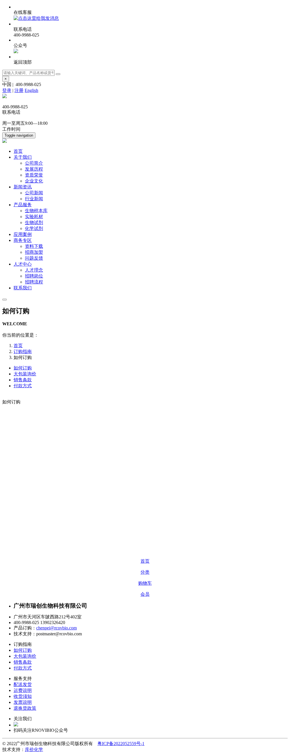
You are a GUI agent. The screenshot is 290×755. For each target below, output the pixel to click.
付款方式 (23, 385)
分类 (145, 572)
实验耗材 (34, 216)
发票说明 (23, 702)
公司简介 (34, 163)
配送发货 (23, 684)
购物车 (145, 583)
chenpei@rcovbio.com (56, 627)
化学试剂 (34, 228)
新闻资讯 (23, 186)
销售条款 (23, 379)
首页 (18, 151)
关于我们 (23, 157)
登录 (6, 90)
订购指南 (23, 351)
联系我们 (23, 287)
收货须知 (23, 696)
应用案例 (23, 234)
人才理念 (34, 270)
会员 (145, 594)
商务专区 (23, 240)
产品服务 (23, 204)
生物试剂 (34, 222)
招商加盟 (34, 252)
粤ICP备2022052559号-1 (120, 743)
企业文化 (34, 180)
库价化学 (34, 749)
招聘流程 (34, 281)
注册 (19, 90)
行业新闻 (34, 198)
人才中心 (23, 264)
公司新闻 (34, 192)
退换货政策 (25, 708)
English (31, 90)
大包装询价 (25, 373)
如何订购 (23, 367)
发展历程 (34, 169)
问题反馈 (34, 258)
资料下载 (34, 246)
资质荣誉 (34, 175)
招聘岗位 (34, 276)
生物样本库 (36, 210)
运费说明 (23, 690)
